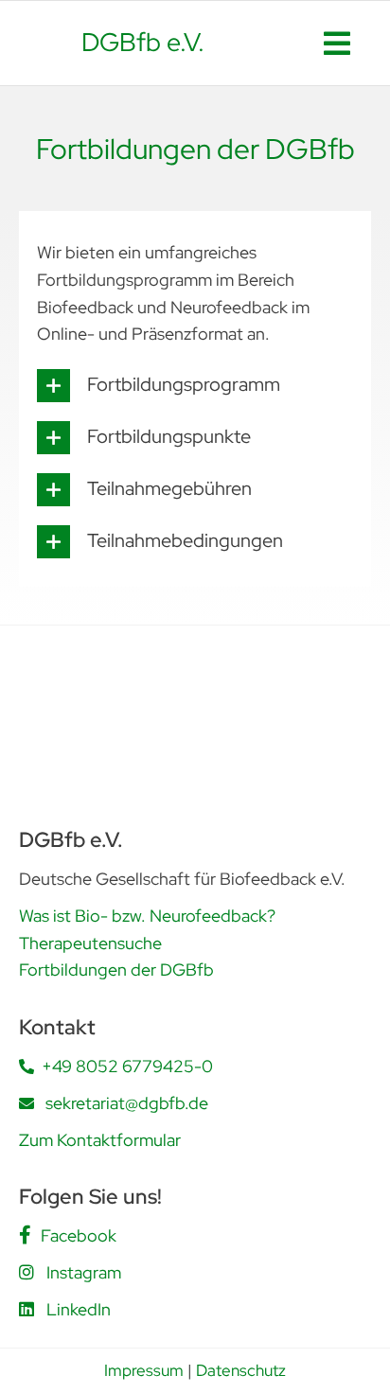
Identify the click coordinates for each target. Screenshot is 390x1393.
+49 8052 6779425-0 (127, 1066)
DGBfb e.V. (142, 42)
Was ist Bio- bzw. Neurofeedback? (147, 915)
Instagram (83, 1272)
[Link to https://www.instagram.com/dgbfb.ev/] (26, 1271)
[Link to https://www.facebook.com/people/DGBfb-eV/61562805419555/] (25, 1234)
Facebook (78, 1235)
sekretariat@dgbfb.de (126, 1103)
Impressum (144, 1370)
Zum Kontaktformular (100, 1140)
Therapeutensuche (90, 943)
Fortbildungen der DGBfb (116, 969)
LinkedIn (78, 1309)
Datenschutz (241, 1370)
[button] (194, 386)
